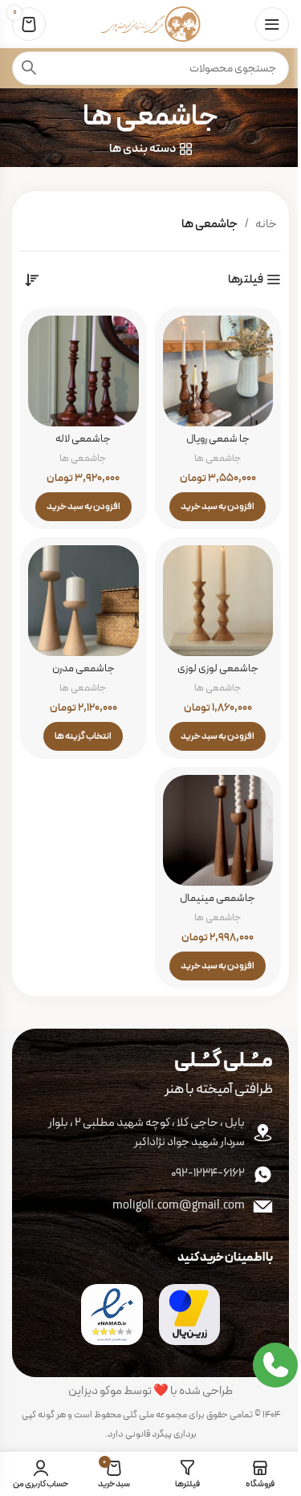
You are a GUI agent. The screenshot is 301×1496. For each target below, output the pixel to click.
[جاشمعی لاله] (83, 371)
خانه (266, 224)
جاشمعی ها (218, 458)
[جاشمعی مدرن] (83, 600)
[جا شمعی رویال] (218, 371)
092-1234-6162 (208, 1173)
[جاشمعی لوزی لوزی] (218, 600)
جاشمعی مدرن (83, 668)
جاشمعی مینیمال (217, 898)
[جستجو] (29, 68)
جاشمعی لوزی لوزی (217, 668)
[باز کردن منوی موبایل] (272, 24)
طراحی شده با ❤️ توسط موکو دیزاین (150, 1391)
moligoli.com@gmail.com (178, 1205)
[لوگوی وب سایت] (150, 23)
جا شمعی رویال (218, 438)
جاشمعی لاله (83, 438)
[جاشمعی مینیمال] (218, 830)
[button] (217, 506)
